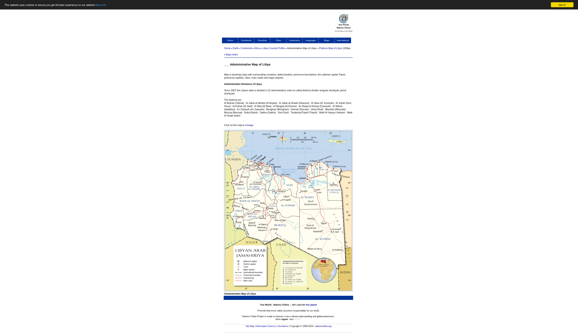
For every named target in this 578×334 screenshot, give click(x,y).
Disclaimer (283, 326)
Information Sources (266, 326)
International (343, 40)
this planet (311, 304)
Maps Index (232, 54)
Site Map (249, 326)
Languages (310, 40)
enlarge (249, 125)
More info (100, 5)
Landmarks (294, 40)
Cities (278, 40)
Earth (235, 48)
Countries (262, 40)
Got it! (562, 5)
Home (230, 40)
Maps (326, 40)
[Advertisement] (279, 22)
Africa (257, 48)
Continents (246, 40)
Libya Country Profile (273, 48)
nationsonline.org (323, 326)
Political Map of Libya (330, 48)
